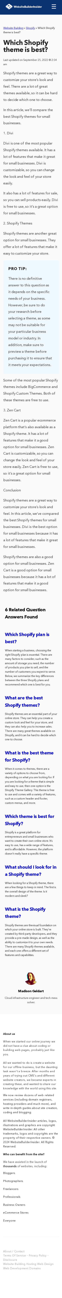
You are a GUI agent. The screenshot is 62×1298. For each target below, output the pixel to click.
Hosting (31, 1264)
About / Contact (13, 1251)
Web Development (15, 1268)
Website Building (13, 28)
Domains (35, 1268)
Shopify (30, 28)
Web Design (45, 1264)
